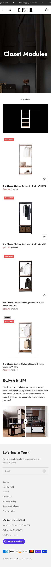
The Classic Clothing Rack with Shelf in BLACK (24, 244)
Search (6, 482)
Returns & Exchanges (11, 506)
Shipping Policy (9, 501)
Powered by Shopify (24, 559)
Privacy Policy (9, 511)
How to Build (8, 486)
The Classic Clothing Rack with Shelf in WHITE (24, 186)
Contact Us (7, 496)
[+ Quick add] (44, 178)
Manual (6, 491)
